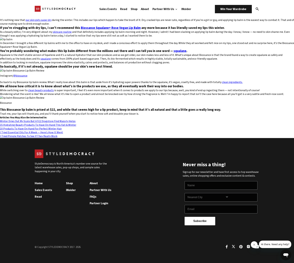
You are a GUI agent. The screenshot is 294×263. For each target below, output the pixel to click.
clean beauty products (41, 90)
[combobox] (206, 197)
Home (39, 183)
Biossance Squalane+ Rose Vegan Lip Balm (111, 28)
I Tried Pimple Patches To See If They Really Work (28, 136)
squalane (180, 51)
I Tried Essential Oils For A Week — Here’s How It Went (31, 132)
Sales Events (108, 9)
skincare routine (62, 32)
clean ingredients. (232, 82)
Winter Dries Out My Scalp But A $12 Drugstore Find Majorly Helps (38, 121)
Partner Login (99, 203)
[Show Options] (240, 197)
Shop (134, 9)
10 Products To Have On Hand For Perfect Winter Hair (31, 129)
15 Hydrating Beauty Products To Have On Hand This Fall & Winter (38, 125)
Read (123, 9)
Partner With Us (163, 9)
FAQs (93, 197)
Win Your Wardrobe (233, 9)
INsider (186, 9)
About (145, 9)
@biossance (20, 76)
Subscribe (200, 221)
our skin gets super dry (39, 20)
